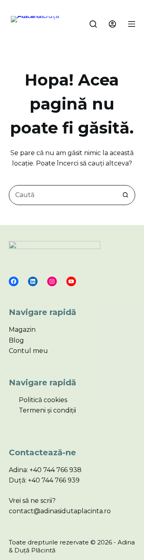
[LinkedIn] (33, 281)
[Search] (93, 24)
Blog (16, 340)
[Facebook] (13, 281)
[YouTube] (71, 281)
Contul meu (28, 351)
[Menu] (131, 24)
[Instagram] (52, 281)
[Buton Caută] (125, 195)
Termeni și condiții (47, 410)
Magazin (22, 329)
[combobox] (62, 195)
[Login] (112, 24)
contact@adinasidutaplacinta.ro (60, 511)
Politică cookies (43, 400)
